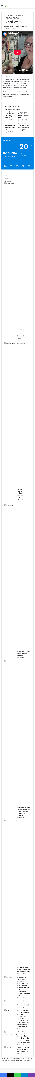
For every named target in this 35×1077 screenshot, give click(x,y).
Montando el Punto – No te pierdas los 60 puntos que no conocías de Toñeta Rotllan (23, 811)
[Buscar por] (33, 7)
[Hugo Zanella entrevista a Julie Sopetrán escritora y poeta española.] (16, 1034)
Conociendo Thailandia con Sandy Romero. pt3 (23, 115)
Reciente (7, 178)
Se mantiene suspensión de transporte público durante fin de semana (23, 334)
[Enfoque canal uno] (11, 6)
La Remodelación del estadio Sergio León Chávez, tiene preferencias (23, 970)
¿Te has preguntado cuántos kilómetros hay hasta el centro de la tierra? (23, 495)
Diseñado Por (6, 1060)
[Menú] (2, 7)
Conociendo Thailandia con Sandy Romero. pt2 (9, 126)
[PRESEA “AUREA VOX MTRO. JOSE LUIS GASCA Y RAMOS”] (7, 1047)
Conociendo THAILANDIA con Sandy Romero (24, 126)
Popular (6, 175)
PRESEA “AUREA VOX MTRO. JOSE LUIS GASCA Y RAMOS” (23, 1049)
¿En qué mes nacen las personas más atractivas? (23, 654)
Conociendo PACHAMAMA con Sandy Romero (9, 115)
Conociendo (11, 15)
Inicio (5, 15)
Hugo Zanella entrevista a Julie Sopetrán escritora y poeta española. (23, 1039)
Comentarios (8, 181)
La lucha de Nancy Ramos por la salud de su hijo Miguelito (23, 1003)
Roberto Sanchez (8, 26)
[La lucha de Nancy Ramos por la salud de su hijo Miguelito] (5, 1001)
